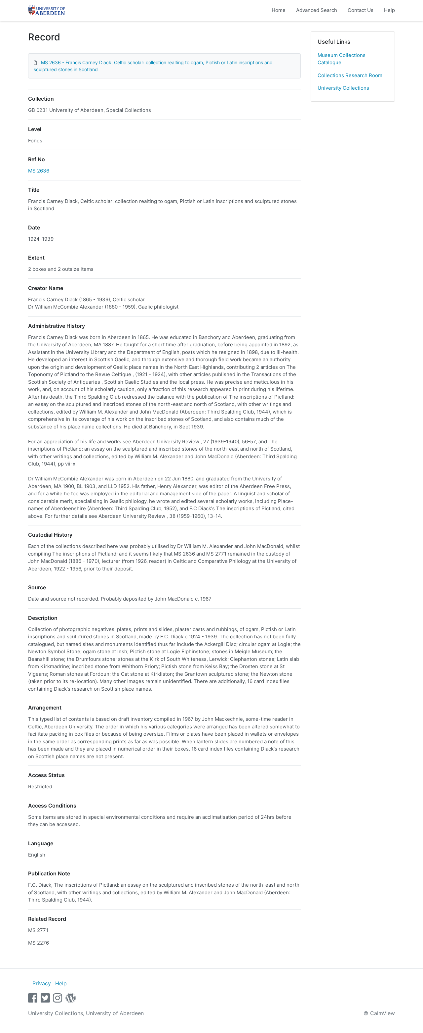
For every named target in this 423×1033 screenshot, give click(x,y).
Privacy (41, 983)
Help (389, 10)
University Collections (343, 88)
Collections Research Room (350, 75)
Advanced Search (316, 10)
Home (279, 10)
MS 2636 (38, 171)
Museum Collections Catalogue (341, 59)
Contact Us (360, 10)
